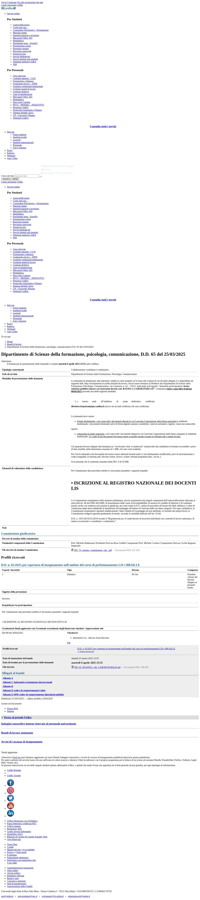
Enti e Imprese (19, 148)
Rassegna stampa (21, 48)
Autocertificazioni (21, 25)
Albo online (12, 870)
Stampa (10, 711)
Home (10, 341)
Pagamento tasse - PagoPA (25, 43)
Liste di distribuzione (22, 94)
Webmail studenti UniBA (24, 62)
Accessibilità (28, 849)
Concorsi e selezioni (16, 881)
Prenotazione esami (22, 46)
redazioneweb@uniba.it (79, 896)
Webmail (11, 155)
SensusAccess (19, 54)
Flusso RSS (12, 708)
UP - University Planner (24, 115)
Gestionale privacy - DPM (25, 83)
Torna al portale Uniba (17, 717)
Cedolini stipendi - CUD (24, 78)
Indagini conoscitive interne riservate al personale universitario (38, 723)
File (69, 643)
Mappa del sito (14, 849)
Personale (17, 145)
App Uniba (12, 158)
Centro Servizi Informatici (19, 831)
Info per (10, 132)
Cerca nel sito (7, 176)
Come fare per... (20, 27)
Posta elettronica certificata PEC (22, 823)
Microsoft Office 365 (22, 38)
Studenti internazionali (23, 142)
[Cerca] (41, 176)
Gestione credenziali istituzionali (28, 86)
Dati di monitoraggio (16, 883)
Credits (10, 847)
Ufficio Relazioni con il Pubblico (22, 821)
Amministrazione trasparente (20, 868)
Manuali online (20, 32)
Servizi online (13, 13)
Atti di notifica (13, 873)
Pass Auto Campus (21, 102)
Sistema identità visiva (23, 112)
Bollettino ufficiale (15, 876)
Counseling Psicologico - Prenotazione (31, 30)
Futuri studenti (19, 134)
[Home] (64, 173)
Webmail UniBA (21, 118)
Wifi (15, 64)
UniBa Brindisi (14, 770)
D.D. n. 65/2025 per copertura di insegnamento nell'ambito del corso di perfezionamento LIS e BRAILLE (126, 648)
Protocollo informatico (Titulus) (27, 110)
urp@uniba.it (7, 896)
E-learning (12, 855)
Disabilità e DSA (15, 834)
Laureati (16, 140)
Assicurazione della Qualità (19, 886)
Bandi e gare (13, 878)
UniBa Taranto (14, 775)
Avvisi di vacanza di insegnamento (21, 741)
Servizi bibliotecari (21, 56)
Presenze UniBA (21, 107)
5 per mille (12, 863)
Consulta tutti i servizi (103, 126)
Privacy (10, 852)
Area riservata (19, 76)
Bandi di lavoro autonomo (17, 732)
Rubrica (10, 153)
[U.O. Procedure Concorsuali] (21, 173)
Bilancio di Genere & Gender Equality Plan (27, 837)
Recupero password (22, 51)
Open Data (12, 844)
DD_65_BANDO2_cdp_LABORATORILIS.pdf (97, 667)
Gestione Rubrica (21, 91)
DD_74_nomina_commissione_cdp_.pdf (93, 550)
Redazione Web (14, 829)
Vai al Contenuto (9, 2)
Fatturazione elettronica (18, 857)
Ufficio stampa (14, 826)
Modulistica (18, 40)
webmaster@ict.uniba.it (53, 896)
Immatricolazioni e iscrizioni (26, 35)
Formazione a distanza (23, 81)
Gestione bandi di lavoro (24, 89)
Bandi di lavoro (14, 344)
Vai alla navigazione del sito (30, 2)
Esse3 (9, 150)
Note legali (21, 852)
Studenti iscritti (20, 137)
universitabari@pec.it (27, 896)
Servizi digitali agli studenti (25, 59)
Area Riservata (14, 839)
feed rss (16, 757)
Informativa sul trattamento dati (21, 860)
